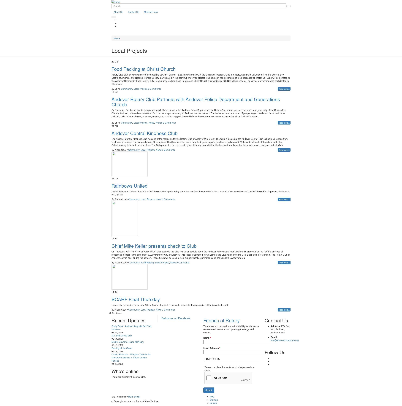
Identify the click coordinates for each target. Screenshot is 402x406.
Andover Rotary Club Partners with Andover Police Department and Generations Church (195, 102)
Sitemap (214, 399)
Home (117, 38)
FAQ (212, 396)
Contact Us (133, 12)
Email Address (211, 347)
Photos (158, 122)
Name (207, 337)
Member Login (151, 12)
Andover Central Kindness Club (144, 133)
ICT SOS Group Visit (121, 335)
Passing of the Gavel (121, 348)
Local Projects (140, 88)
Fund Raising (147, 262)
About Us (118, 12)
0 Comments (154, 88)
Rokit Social (134, 396)
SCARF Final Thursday (135, 299)
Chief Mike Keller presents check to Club (154, 245)
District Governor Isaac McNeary (127, 341)
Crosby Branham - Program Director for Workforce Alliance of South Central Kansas (131, 357)
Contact (213, 402)
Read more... (284, 88)
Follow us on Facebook (175, 318)
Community (126, 88)
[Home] (115, 1)
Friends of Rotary (221, 320)
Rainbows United (129, 185)
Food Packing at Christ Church (143, 68)
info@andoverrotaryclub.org (285, 340)
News (151, 122)
